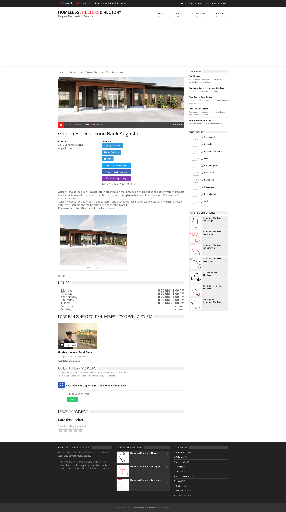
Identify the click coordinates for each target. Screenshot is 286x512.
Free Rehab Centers (198, 108)
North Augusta (211, 165)
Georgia (80, 71)
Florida (179, 466)
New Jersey (181, 490)
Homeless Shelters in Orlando (212, 260)
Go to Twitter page (117, 165)
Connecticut (181, 495)
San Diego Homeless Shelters (212, 287)
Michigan (180, 461)
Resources (203, 3)
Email (108, 158)
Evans (207, 158)
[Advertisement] (143, 45)
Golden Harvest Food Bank (75, 352)
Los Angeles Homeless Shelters (212, 300)
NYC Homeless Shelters (210, 273)
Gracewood (209, 137)
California (180, 457)
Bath (206, 201)
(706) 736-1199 (113, 145)
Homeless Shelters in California (212, 246)
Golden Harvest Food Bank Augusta (109, 71)
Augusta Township (213, 151)
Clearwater (209, 187)
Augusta (89, 71)
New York (180, 452)
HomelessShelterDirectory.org (143, 507)
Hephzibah (209, 179)
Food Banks (70, 71)
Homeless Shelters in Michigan (212, 233)
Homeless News (219, 3)
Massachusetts (182, 476)
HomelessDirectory (89, 12)
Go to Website (112, 152)
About (192, 3)
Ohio (178, 471)
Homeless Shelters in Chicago (212, 219)
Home (183, 3)
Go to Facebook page (117, 171)
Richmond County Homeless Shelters (206, 88)
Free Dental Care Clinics (200, 97)
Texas (178, 481)
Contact (221, 15)
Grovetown (209, 172)
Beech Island (210, 194)
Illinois (178, 485)
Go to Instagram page (117, 178)
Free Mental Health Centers (202, 120)
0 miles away (71, 345)
